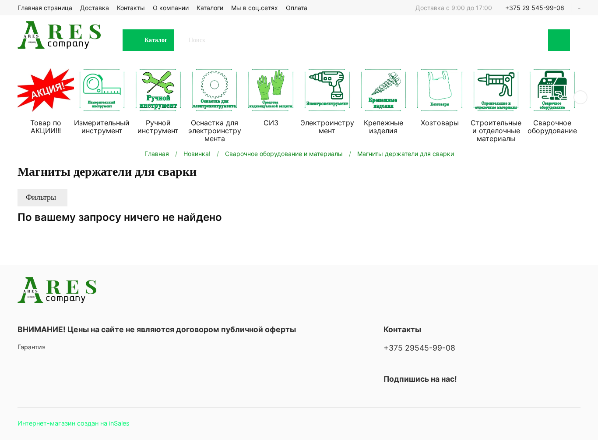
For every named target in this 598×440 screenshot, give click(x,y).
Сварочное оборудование (552, 126)
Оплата (296, 7)
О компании (171, 7)
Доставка (94, 7)
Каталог (155, 40)
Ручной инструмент (158, 126)
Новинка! (197, 153)
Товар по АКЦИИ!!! (45, 126)
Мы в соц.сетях (254, 7)
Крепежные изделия (383, 126)
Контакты (131, 7)
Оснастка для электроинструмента (214, 130)
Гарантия (32, 347)
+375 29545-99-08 (419, 347)
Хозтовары (440, 122)
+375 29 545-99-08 (534, 7)
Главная (156, 153)
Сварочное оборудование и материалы (284, 153)
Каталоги (210, 7)
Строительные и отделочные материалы (496, 130)
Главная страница (45, 7)
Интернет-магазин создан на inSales (74, 423)
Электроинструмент (327, 126)
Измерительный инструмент (102, 126)
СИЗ (271, 122)
